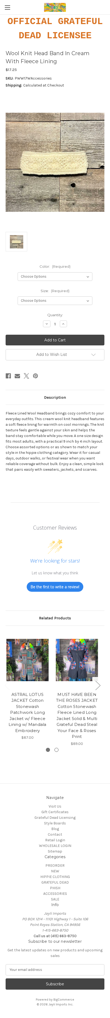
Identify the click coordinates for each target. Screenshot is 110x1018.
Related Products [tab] (55, 618)
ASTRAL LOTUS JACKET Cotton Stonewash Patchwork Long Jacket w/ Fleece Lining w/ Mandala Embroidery (27, 712)
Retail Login (55, 840)
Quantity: (55, 315)
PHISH (55, 888)
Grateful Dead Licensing (55, 817)
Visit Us (55, 806)
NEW (55, 871)
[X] (26, 376)
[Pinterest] (35, 376)
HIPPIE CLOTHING (55, 876)
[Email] (17, 376)
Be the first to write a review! (55, 586)
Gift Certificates (55, 812)
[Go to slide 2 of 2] (56, 750)
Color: (55, 266)
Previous (7, 685)
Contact (55, 834)
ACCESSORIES (55, 893)
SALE (55, 899)
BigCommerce (63, 999)
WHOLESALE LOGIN (55, 845)
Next (97, 685)
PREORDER (55, 865)
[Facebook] (8, 376)
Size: (55, 291)
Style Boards (55, 823)
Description (55, 397)
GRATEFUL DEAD (55, 882)
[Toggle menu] (7, 7)
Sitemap (55, 851)
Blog (55, 829)
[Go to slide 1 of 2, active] (48, 750)
